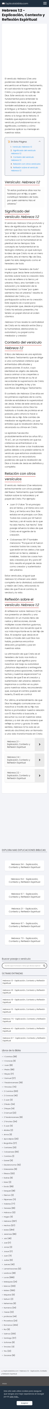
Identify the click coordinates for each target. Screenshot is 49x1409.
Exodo (6, 1186)
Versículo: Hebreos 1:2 (22, 146)
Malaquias (8, 1281)
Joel (5, 1243)
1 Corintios (8, 1056)
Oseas (7, 1312)
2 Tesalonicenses (11, 1117)
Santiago (8, 1338)
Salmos (7, 1333)
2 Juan (7, 1100)
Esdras (7, 1178)
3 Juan (7, 1126)
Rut (5, 1329)
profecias (8, 1316)
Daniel (6, 1160)
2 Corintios (8, 1091)
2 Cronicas (8, 1095)
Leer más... (14, 1396)
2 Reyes (7, 1108)
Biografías (8, 1143)
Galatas (7, 1204)
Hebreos (7, 1221)
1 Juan (6, 1065)
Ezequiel (7, 1191)
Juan (6, 1256)
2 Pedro (7, 1104)
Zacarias (7, 1355)
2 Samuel (8, 1113)
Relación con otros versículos (26, 164)
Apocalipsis (9, 1139)
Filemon (7, 1195)
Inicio (4, 1383)
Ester (6, 1182)
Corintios (8, 1156)
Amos (6, 1134)
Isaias (6, 1230)
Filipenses (8, 1199)
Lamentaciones (10, 1269)
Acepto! (24, 1403)
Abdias (7, 1130)
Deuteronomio (10, 1165)
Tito (5, 1351)
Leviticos (7, 1273)
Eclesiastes (9, 1169)
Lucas (6, 1277)
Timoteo (7, 1346)
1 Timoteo (8, 1087)
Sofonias (7, 1342)
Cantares (8, 1147)
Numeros (8, 1307)
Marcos (7, 1286)
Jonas (6, 1247)
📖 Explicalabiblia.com (15, 3)
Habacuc (8, 1212)
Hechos (7, 1225)
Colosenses (9, 1152)
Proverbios (8, 1320)
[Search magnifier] (44, 965)
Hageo (7, 1217)
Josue (6, 1251)
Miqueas (7, 1294)
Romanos (8, 1325)
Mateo (7, 1290)
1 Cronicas (8, 1061)
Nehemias (8, 1303)
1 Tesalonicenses (11, 1082)
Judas (6, 1260)
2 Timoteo (8, 1121)
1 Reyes (7, 1074)
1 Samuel (7, 1078)
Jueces (7, 1264)
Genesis (7, 1208)
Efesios (7, 1173)
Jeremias (8, 1234)
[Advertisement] (24, 48)
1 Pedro (7, 1069)
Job (5, 1238)
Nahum (7, 1299)
